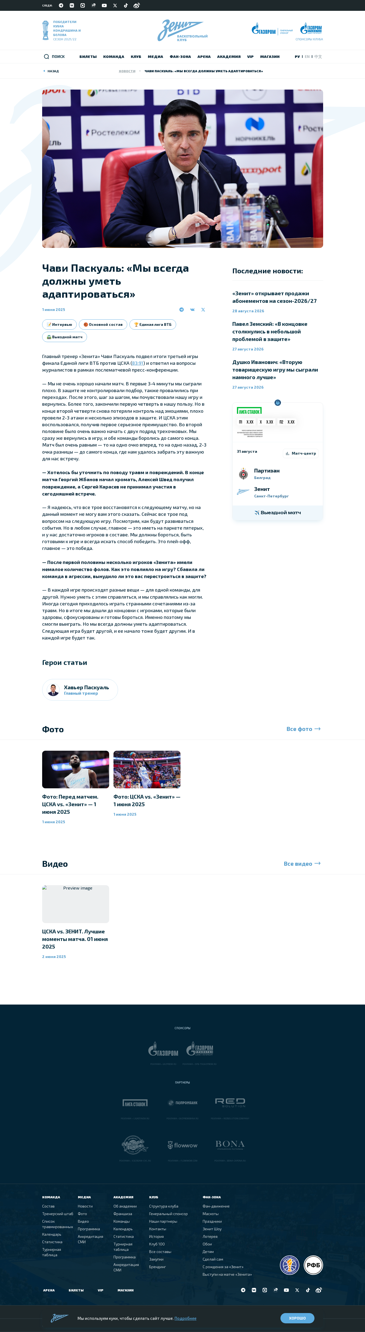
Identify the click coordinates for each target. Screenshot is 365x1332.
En (307, 56)
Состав (48, 1206)
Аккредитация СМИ (90, 1239)
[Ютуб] (104, 5)
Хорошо (297, 1318)
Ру (297, 56)
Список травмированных (57, 1224)
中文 (318, 56)
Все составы (160, 1251)
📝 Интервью (59, 324)
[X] (115, 5)
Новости (127, 71)
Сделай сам (213, 1259)
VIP (100, 1290)
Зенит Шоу (212, 1228)
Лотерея (210, 1236)
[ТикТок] (126, 5)
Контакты (157, 1228)
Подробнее (185, 1318)
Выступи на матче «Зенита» (227, 1274)
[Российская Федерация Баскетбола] (313, 1265)
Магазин (126, 1290)
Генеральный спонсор (168, 1213)
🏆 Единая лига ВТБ (153, 324)
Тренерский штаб (57, 1213)
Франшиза (122, 1213)
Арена (49, 1290)
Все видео (298, 863)
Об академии (125, 1206)
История (156, 1236)
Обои (207, 1244)
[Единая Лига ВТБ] (289, 1265)
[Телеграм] (61, 5)
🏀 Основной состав (103, 324)
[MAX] (82, 5)
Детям (208, 1251)
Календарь (51, 1234)
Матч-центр (304, 453)
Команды (121, 1221)
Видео (83, 1221)
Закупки (156, 1259)
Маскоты (211, 1213)
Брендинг (157, 1266)
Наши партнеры (163, 1221)
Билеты (76, 1290)
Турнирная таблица (51, 1252)
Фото (82, 1213)
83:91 (137, 363)
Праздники (212, 1221)
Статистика (52, 1241)
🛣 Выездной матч (64, 336)
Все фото (299, 728)
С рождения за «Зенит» (223, 1266)
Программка (89, 1228)
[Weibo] (136, 5)
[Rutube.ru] (93, 5)
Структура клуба (163, 1206)
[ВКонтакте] (72, 5)
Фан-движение (216, 1206)
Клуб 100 (157, 1244)
